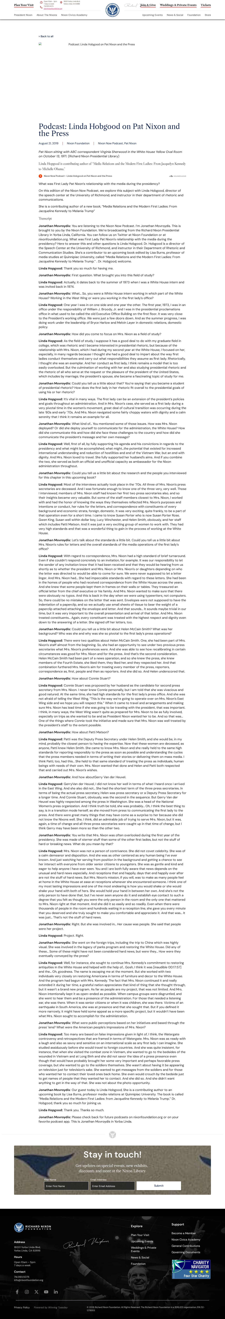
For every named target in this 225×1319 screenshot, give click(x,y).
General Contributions (186, 1246)
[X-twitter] (36, 1292)
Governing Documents (186, 1252)
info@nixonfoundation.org (53, 9)
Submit (158, 1186)
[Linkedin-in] (56, 1292)
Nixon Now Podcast (110, 143)
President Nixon (23, 15)
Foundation (194, 15)
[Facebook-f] (17, 1292)
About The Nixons (47, 15)
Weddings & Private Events (143, 1249)
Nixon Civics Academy (74, 15)
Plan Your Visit (140, 1235)
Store (208, 15)
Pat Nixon (130, 143)
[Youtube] (46, 1292)
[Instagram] (27, 1292)
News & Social (175, 15)
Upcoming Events (152, 15)
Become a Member (184, 1233)
